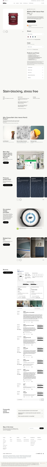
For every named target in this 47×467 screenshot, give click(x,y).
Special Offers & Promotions (5, 448)
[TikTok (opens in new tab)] (43, 453)
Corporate (4, 442)
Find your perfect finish (37, 39)
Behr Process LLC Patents (16, 456)
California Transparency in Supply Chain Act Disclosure (9, 455)
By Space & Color (19, 439)
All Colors (11, 439)
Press (3, 443)
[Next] (7, 32)
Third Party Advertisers (5, 457)
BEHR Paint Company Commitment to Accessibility (25, 455)
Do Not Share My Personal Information (21, 457)
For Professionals (40, 439)
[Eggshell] (30, 37)
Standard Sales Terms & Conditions (27, 456)
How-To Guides (32, 439)
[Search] (42, 3)
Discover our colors (35, 49)
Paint (27, 9)
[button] (43, 463)
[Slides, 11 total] (13, 19)
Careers (4, 439)
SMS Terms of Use (5, 456)
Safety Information (33, 443)
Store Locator (4, 446)
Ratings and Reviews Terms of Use (13, 457)
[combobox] (35, 34)
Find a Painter (32, 445)
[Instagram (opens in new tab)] (41, 453)
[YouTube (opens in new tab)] (38, 453)
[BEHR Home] (5, 3)
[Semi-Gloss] (35, 37)
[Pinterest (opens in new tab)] (39, 453)
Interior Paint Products (26, 439)
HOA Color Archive (33, 442)
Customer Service (5, 445)
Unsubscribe (21, 456)
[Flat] (28, 37)
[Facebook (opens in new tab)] (36, 453)
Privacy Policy (17, 455)
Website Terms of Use (10, 456)
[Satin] (33, 37)
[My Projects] (43, 3)
